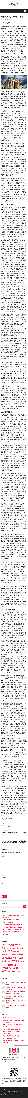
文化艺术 (20, 958)
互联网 (10, 948)
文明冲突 (4, 961)
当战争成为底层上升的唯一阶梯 (11, 1036)
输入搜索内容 (5, 903)
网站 (3, 890)
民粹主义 (3, 965)
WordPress (20, 1091)
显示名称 (4, 877)
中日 (22, 945)
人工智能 (15, 948)
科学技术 (5, 968)
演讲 (6, 965)
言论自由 (24, 968)
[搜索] (24, 906)
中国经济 (17, 945)
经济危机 (11, 968)
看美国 (5, 824)
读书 (9, 825)
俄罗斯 (3, 951)
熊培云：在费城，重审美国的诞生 (11, 932)
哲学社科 (16, 951)
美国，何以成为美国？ (9, 922)
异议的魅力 (6, 934)
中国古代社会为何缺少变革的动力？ (12, 1029)
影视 (3, 958)
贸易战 (9, 971)
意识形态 (8, 958)
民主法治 (5, 825)
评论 (3, 856)
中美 (4, 948)
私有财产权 (19, 965)
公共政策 (8, 951)
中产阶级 (4, 945)
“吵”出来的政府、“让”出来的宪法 (11, 920)
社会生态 (12, 964)
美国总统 (16, 968)
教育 (14, 958)
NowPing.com (12, 1089)
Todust (7, 982)
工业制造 (13, 955)
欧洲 (9, 961)
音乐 (19, 971)
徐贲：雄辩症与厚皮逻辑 (9, 1038)
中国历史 (10, 945)
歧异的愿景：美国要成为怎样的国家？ (13, 927)
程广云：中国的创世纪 (9, 1018)
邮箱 (3, 883)
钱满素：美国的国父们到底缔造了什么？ (13, 929)
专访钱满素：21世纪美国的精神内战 (12, 924)
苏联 (21, 968)
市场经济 (20, 955)
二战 (7, 948)
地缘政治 (5, 954)
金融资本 (14, 971)
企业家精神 (21, 948)
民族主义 (21, 961)
